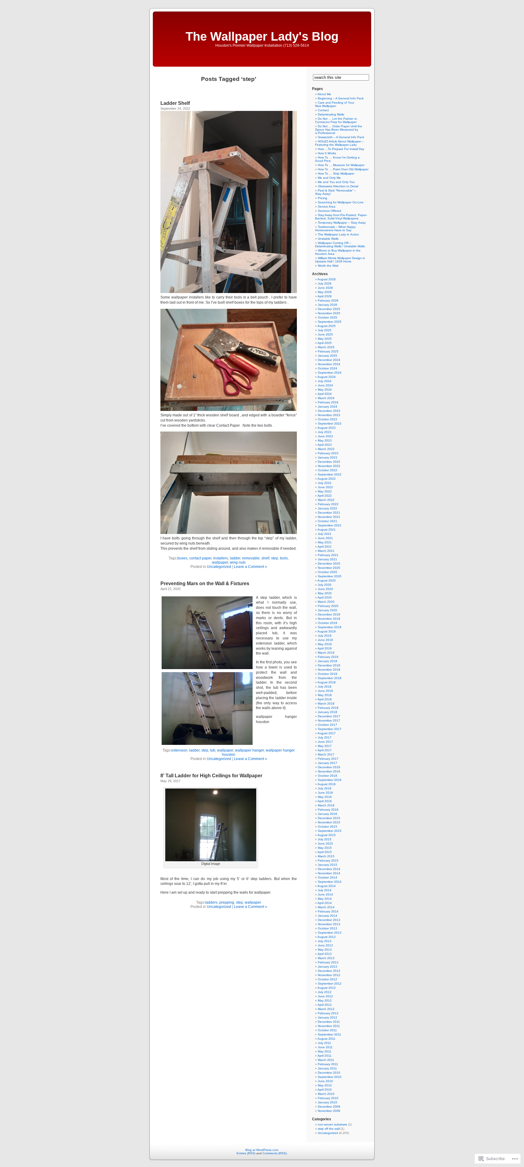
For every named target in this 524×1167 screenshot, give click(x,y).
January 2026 (327, 304)
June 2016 (325, 792)
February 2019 (328, 657)
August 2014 (326, 886)
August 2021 (326, 529)
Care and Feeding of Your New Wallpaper (334, 104)
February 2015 (328, 860)
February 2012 (328, 1013)
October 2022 (327, 470)
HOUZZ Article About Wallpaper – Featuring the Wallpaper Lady (339, 143)
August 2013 (326, 937)
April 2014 (324, 903)
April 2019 (324, 648)
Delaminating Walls (331, 114)
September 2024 (329, 372)
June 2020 (325, 589)
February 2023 (328, 453)
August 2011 (326, 1038)
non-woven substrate (332, 1124)
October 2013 (327, 928)
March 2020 (326, 601)
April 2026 (324, 296)
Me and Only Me (329, 177)
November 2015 (329, 822)
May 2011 (324, 1051)
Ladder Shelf (175, 103)
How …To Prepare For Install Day (341, 149)
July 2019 (324, 635)
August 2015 (326, 835)
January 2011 (327, 1068)
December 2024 (329, 360)
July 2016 (324, 788)
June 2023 (325, 436)
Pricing (322, 198)
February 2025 (328, 351)
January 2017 (327, 763)
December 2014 (329, 869)
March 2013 (326, 958)
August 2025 (326, 326)
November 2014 (329, 873)
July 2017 (324, 737)
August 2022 (326, 478)
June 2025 (325, 334)
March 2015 (326, 856)
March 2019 (326, 652)
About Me (324, 94)
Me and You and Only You (336, 182)
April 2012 (324, 1004)
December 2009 (329, 1106)
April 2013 (324, 953)
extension (179, 750)
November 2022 (329, 466)
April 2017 (324, 750)
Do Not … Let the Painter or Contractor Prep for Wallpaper (336, 120)
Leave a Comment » (250, 567)
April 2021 (324, 546)
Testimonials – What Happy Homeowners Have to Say (335, 228)
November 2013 (329, 924)
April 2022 (324, 495)
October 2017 (327, 724)
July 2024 (324, 381)
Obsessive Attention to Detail (338, 186)
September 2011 (329, 1034)
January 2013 (327, 966)
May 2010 (325, 1085)
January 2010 (327, 1102)
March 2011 (326, 1060)
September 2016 (329, 780)
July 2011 (324, 1043)
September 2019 (329, 627)
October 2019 (327, 623)
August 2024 (326, 376)
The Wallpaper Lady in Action (338, 234)
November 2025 (329, 313)
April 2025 (324, 343)
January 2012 (327, 1017)
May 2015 (325, 847)
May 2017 (325, 746)
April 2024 (324, 393)
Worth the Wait (328, 265)
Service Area (326, 206)
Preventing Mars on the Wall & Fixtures (204, 583)
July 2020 (324, 584)
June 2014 (325, 894)
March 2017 (326, 754)
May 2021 (325, 542)
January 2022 (327, 508)
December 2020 (329, 563)
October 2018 (327, 673)
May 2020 (325, 593)
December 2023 (329, 410)
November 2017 (329, 720)
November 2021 (329, 516)
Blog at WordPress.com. (262, 1150)
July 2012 (324, 992)
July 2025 (324, 330)
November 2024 (329, 364)
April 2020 (324, 597)
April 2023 (324, 444)
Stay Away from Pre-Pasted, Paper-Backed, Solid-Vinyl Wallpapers (341, 216)
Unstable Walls (328, 238)
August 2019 (326, 631)
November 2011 (329, 1026)
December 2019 (329, 614)
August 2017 (326, 733)
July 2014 (324, 890)
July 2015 (324, 839)
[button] (207, 632)
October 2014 (327, 877)
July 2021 (324, 533)
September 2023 (329, 423)
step (274, 558)
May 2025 (325, 338)
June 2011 (325, 1047)
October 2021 (327, 521)
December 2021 (329, 512)
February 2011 (328, 1064)
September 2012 (329, 983)
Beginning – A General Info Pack (341, 98)
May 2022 (325, 491)
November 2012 (329, 975)
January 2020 (327, 610)
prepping (226, 902)
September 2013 (329, 932)
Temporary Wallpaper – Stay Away (342, 222)
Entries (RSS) (246, 1153)
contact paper (200, 558)
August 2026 (326, 279)
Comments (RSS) (275, 1153)
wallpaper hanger (249, 750)
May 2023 (325, 440)
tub (212, 750)
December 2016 (329, 767)
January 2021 (327, 559)
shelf (265, 558)
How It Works (327, 153)
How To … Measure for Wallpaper (341, 165)
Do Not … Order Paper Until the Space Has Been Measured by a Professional (338, 130)
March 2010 (326, 1093)
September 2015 (329, 830)
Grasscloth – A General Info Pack (341, 137)
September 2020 (329, 576)
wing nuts (238, 562)
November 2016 (329, 771)
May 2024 (325, 389)
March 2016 (326, 805)
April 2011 (324, 1055)
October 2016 (327, 775)
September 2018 (329, 678)
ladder (235, 558)
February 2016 (328, 809)
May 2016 (325, 797)
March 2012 (326, 1009)
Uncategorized (219, 567)
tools (284, 558)
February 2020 (328, 606)
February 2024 (328, 402)
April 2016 (324, 801)
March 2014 (326, 907)
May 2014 (325, 898)
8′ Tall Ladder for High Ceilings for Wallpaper (211, 775)
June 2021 (325, 538)
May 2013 (325, 949)
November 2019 (329, 618)
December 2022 (329, 461)
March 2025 (326, 347)
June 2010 (325, 1081)
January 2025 (327, 355)
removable (251, 558)
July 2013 (324, 941)
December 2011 (329, 1021)
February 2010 (328, 1098)
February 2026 (328, 300)
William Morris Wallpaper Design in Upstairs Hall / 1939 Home (340, 259)
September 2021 (329, 525)
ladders (211, 902)
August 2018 (326, 682)
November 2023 (329, 415)
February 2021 (328, 555)
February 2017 (328, 758)
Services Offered (329, 210)
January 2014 (327, 915)
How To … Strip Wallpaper (336, 173)
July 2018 (324, 686)
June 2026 (325, 287)
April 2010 (324, 1089)
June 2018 (325, 690)
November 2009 (329, 1110)
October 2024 (327, 368)
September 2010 (329, 1077)
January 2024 (327, 406)
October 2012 (327, 979)
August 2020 (326, 580)
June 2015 (325, 843)
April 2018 (324, 699)
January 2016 (327, 813)
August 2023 (326, 427)
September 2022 (329, 474)
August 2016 (326, 784)
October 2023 (327, 419)
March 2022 (326, 500)
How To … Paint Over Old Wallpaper (343, 169)
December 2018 (329, 665)
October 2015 (327, 826)
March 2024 (326, 398)
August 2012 (326, 987)
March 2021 (326, 550)
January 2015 (327, 864)
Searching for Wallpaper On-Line (341, 202)
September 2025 (329, 321)
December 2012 (329, 970)
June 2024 (325, 385)
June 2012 (325, 996)
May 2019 (325, 644)
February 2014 (328, 911)
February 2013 (328, 962)
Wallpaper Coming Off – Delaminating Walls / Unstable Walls (340, 244)
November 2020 (329, 567)
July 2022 (324, 483)
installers (220, 558)
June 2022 (325, 487)
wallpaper (220, 562)
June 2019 (325, 640)
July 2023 (324, 432)
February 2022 (328, 504)
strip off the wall (329, 1128)
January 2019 (327, 661)
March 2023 (326, 449)
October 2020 (327, 572)
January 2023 (327, 457)
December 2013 (329, 920)
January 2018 (327, 712)
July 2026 (324, 283)
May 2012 (325, 1000)
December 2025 (329, 309)
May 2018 (325, 695)
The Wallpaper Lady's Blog (262, 36)
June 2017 (325, 741)
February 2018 (328, 707)
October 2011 (327, 1030)
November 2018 (329, 669)
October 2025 (327, 317)
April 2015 (324, 852)
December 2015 (329, 818)
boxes (182, 558)
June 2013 (325, 945)
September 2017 (329, 729)
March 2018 (326, 703)
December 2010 (329, 1072)
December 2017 (329, 716)
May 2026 (325, 292)
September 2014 (329, 881)
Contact (323, 110)
